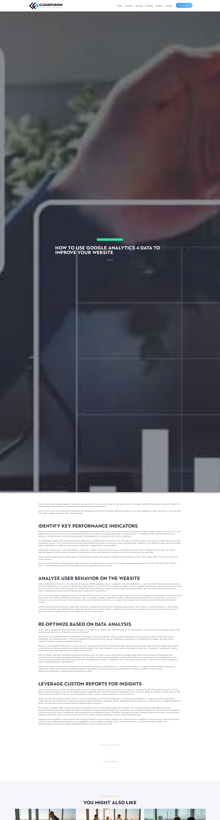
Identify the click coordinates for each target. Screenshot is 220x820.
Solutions (129, 6)
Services (139, 6)
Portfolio (149, 6)
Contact (168, 6)
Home (119, 6)
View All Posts (110, 761)
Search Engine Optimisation (110, 239)
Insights (159, 6)
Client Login (184, 5)
